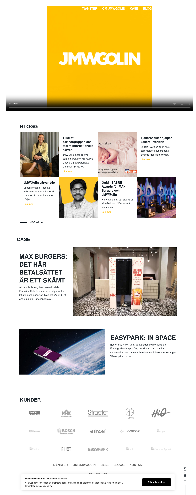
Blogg (148, 8)
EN (184, 8)
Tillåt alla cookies (157, 482)
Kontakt (166, 8)
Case (134, 8)
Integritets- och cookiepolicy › (39, 485)
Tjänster (89, 8)
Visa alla (36, 222)
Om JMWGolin (113, 8)
